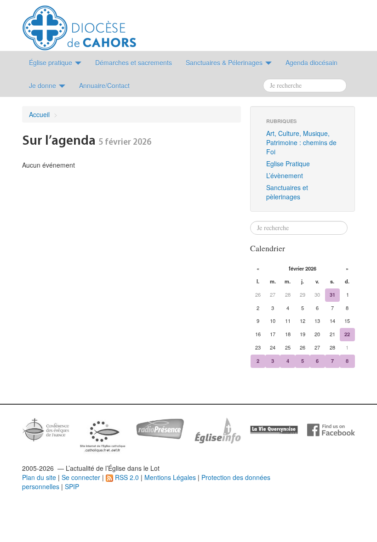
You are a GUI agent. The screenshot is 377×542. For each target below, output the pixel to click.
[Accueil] (79, 24)
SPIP (72, 486)
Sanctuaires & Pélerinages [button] (225, 62)
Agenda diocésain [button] (311, 62)
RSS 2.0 (126, 477)
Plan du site (39, 477)
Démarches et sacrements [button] (133, 62)
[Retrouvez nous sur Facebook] (331, 429)
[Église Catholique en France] (46, 428)
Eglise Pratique (288, 163)
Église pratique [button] (51, 62)
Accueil (39, 114)
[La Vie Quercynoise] (274, 429)
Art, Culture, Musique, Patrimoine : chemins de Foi (301, 142)
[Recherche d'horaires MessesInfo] (217, 429)
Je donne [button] (43, 85)
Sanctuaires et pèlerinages (287, 192)
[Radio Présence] (160, 427)
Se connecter (81, 477)
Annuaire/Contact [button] (104, 85)
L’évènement (284, 175)
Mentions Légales (170, 477)
